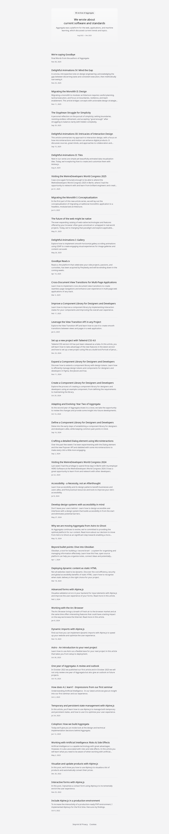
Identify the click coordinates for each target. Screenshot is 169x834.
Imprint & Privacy (80, 824)
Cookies (93, 824)
